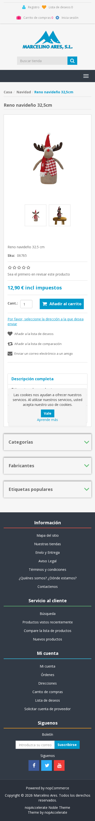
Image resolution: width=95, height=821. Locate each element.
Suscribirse (67, 744)
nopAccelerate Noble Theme (47, 807)
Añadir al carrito (65, 303)
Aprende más (47, 419)
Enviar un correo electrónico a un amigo (43, 353)
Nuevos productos (47, 639)
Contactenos (48, 586)
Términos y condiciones (47, 569)
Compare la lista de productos (47, 630)
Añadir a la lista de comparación (38, 344)
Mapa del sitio (48, 535)
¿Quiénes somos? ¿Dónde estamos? (47, 578)
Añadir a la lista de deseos (34, 334)
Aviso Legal (47, 561)
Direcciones (47, 683)
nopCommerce (57, 788)
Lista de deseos (47, 700)
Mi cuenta (47, 666)
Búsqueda (48, 613)
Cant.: (13, 303)
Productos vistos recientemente (47, 622)
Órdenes (47, 674)
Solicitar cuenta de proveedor (47, 708)
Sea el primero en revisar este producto (39, 274)
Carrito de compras (47, 691)
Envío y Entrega (47, 552)
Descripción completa (32, 379)
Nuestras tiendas (47, 544)
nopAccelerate (56, 812)
